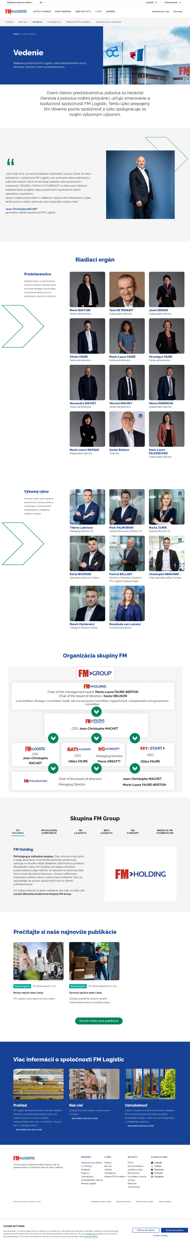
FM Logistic (80, 831)
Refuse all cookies (146, 1230)
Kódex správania (165, 1202)
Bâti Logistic (107, 831)
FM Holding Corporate (49, 831)
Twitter (157, 1166)
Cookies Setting (160, 1235)
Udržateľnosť (110, 1173)
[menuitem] (42, 11)
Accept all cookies (174, 1230)
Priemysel (132, 1183)
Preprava (85, 1173)
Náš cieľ (108, 1166)
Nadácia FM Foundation (164, 831)
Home (16, 34)
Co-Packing (86, 1166)
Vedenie (108, 1170)
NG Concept (133, 831)
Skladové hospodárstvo (91, 1163)
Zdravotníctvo (134, 1187)
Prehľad (107, 1163)
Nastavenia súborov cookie (101, 1202)
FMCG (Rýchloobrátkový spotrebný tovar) (136, 1166)
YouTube (158, 1173)
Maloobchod (133, 1173)
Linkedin (158, 1163)
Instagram (159, 1176)
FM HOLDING (18, 831)
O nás (23, 34)
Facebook (159, 1170)
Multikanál (85, 1170)
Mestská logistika (88, 1183)
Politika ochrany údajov (144, 1202)
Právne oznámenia (123, 1202)
